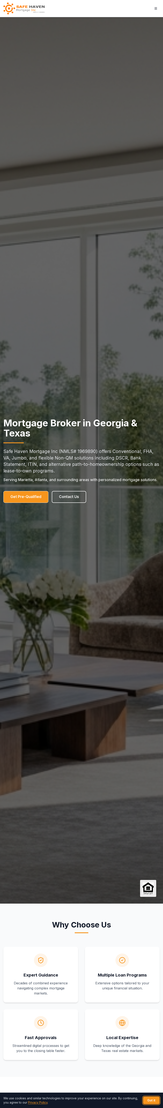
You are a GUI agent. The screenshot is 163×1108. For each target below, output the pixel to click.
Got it (151, 1100)
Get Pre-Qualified (25, 497)
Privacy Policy (38, 1102)
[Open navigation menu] (156, 8)
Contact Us (69, 497)
